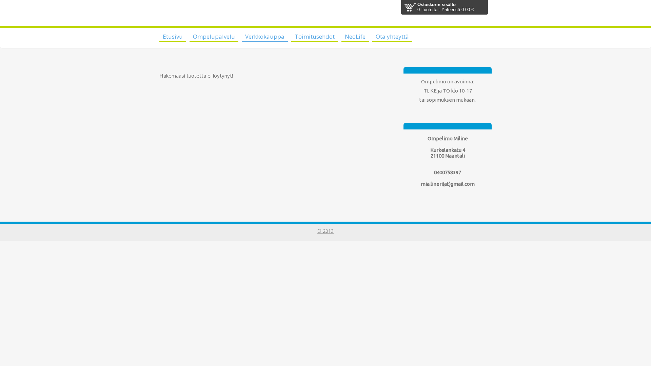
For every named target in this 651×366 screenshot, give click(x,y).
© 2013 (325, 231)
